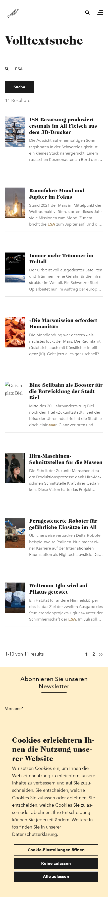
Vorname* (14, 708)
